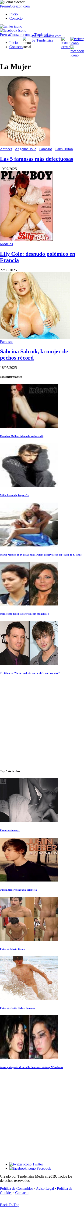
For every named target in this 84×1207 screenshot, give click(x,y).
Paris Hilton (64, 149)
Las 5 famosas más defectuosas (36, 159)
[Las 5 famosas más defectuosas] (25, 145)
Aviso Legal (45, 1188)
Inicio (13, 14)
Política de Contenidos (16, 1188)
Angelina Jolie (25, 149)
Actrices (6, 149)
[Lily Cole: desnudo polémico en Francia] (26, 240)
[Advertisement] (42, 722)
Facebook (43, 1168)
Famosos (45, 149)
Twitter (37, 1164)
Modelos (6, 244)
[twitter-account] (11, 26)
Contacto (16, 18)
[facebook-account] (13, 30)
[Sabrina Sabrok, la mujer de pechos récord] (35, 337)
